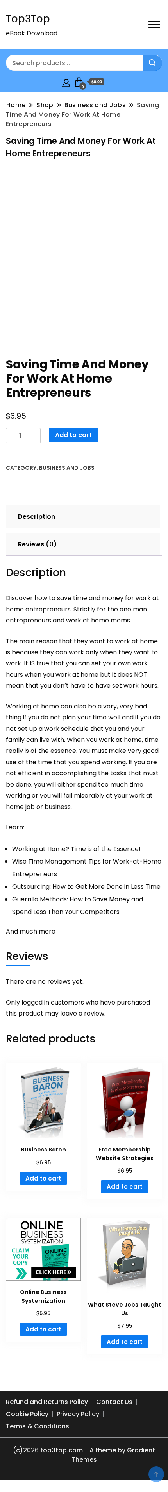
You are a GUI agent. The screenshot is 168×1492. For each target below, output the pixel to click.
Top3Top (28, 19)
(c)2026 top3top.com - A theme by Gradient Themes (84, 1455)
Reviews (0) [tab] (37, 544)
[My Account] (66, 82)
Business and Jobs (67, 468)
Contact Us (114, 1401)
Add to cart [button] (43, 1178)
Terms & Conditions (37, 1426)
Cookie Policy (27, 1414)
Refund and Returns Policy (47, 1401)
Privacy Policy (78, 1414)
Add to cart (73, 434)
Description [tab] (36, 516)
